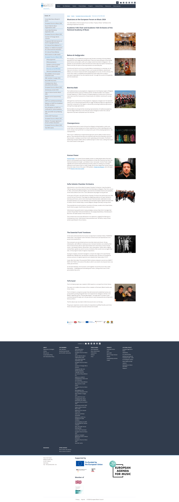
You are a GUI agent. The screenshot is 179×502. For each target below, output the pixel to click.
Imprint (83, 499)
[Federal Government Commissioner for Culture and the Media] (81, 471)
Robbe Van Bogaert (99, 167)
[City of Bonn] (94, 470)
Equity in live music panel (77, 168)
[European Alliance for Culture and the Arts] (79, 489)
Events (46, 15)
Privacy (77, 499)
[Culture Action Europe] (78, 482)
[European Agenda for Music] (121, 470)
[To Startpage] (47, 6)
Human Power (71, 158)
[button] (117, 2)
